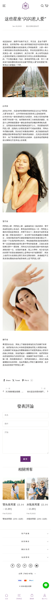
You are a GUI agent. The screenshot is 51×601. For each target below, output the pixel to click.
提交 (25, 459)
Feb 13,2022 (7, 513)
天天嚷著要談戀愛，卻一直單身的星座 (14, 391)
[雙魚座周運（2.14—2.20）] (14, 489)
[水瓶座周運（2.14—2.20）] (38, 489)
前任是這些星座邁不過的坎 (36, 391)
